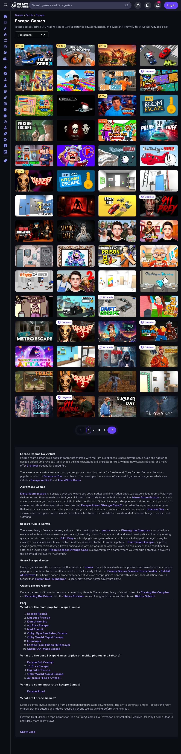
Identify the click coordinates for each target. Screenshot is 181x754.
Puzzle (29, 15)
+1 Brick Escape (38, 625)
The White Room (69, 480)
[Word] (5, 152)
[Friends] (137, 5)
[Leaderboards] (5, 59)
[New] (5, 28)
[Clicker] (5, 98)
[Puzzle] (5, 116)
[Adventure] (5, 74)
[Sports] (5, 134)
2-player (32, 466)
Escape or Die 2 (41, 480)
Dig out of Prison (38, 618)
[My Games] (147, 5)
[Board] (5, 86)
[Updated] (5, 41)
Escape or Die (52, 476)
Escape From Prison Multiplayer (48, 645)
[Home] (5, 16)
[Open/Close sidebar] (5, 5)
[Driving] (5, 104)
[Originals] (5, 47)
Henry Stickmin (74, 596)
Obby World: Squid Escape (45, 637)
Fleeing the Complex (135, 530)
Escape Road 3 (37, 614)
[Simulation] (5, 128)
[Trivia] (5, 146)
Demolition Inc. (37, 622)
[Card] (5, 92)
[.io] (5, 110)
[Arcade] (5, 80)
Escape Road (36, 691)
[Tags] (5, 161)
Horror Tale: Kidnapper (50, 579)
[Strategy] (5, 140)
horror (89, 567)
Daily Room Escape (33, 494)
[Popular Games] (5, 35)
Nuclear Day (155, 509)
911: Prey (67, 538)
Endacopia (34, 641)
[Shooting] (5, 122)
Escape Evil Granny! (40, 662)
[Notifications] (157, 5)
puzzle (105, 530)
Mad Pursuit (35, 629)
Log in (171, 5)
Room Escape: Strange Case (69, 550)
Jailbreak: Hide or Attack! (44, 678)
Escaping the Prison (38, 596)
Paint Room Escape (141, 542)
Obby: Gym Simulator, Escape (47, 633)
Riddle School (144, 596)
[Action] (5, 68)
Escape (40, 15)
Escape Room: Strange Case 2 (101, 505)
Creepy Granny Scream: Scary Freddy (132, 571)
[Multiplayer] (5, 53)
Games (19, 15)
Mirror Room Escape (145, 497)
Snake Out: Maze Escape (43, 649)
